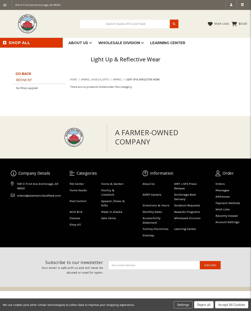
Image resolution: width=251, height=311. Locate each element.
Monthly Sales (152, 212)
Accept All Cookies (231, 305)
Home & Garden (112, 184)
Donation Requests (187, 205)
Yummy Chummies (155, 229)
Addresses (223, 196)
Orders (220, 184)
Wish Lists (221, 23)
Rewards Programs (187, 212)
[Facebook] (13, 205)
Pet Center (77, 184)
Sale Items (108, 218)
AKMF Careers (152, 194)
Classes (75, 218)
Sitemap (148, 235)
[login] (231, 5)
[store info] (242, 5)
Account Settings (227, 222)
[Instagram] (21, 205)
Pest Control (78, 201)
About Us (78, 43)
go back (23, 74)
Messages (222, 190)
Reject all (203, 305)
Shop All (75, 224)
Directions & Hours (156, 205)
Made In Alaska (111, 212)
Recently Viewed (227, 216)
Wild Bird (76, 212)
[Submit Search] (174, 24)
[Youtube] (29, 205)
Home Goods (78, 190)
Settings (183, 305)
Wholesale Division (119, 43)
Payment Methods (228, 203)
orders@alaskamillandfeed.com (39, 195)
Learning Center (167, 43)
